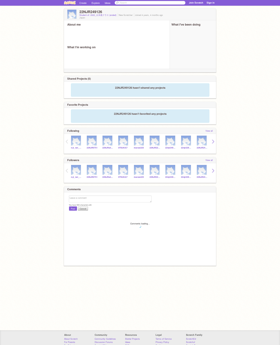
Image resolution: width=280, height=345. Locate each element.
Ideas (108, 3)
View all (209, 130)
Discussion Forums (104, 342)
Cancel (83, 208)
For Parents (69, 342)
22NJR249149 (202, 147)
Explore (96, 3)
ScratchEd (191, 338)
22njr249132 (170, 147)
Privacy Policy (162, 342)
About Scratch (71, 338)
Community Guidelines (105, 338)
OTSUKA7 (123, 147)
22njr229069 (186, 147)
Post (73, 208)
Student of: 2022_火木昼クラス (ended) (98, 15)
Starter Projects (132, 338)
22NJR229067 (155, 147)
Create (83, 3)
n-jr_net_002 (76, 147)
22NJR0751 (92, 147)
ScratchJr (190, 342)
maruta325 (139, 147)
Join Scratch (196, 2)
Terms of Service (164, 338)
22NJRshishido (107, 147)
